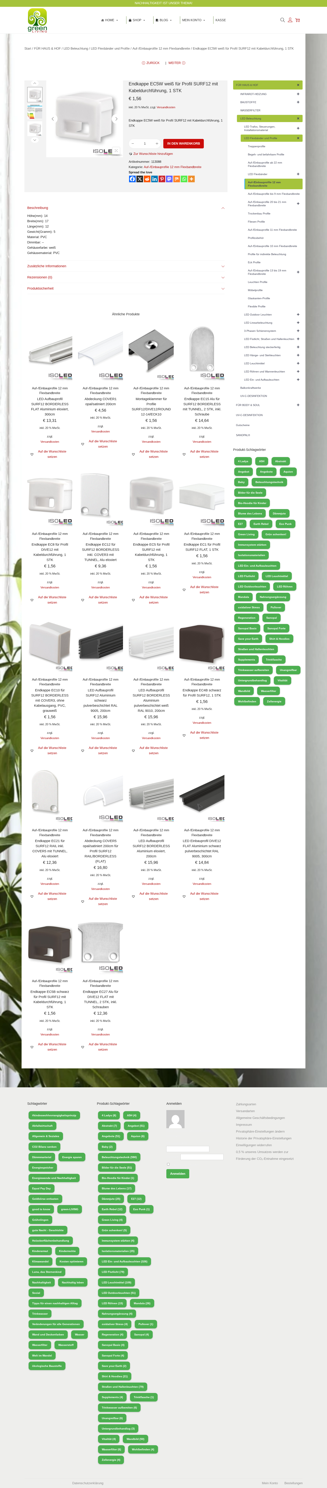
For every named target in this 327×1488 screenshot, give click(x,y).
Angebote (266, 471)
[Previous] (53, 119)
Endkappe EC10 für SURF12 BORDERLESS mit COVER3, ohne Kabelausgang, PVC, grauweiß (50, 700)
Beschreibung (37, 208)
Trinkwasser (40, 1313)
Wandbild (244, 691)
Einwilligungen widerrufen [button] (254, 1145)
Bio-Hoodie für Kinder (252, 503)
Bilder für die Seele (250, 492)
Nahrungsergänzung (273, 596)
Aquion (288, 471)
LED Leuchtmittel (277, 576)
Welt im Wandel (42, 1355)
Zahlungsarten (246, 1104)
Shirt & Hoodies (279, 638)
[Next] (116, 119)
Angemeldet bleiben (184, 1164)
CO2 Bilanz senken (44, 1146)
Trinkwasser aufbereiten (253, 670)
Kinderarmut (40, 1251)
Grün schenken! (275, 534)
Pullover (276, 607)
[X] (139, 179)
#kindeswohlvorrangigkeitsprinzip (54, 1115)
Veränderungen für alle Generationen (56, 1324)
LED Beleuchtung (76, 48)
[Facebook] (132, 179)
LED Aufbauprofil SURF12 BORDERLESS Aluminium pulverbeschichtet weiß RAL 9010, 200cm (151, 700)
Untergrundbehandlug (252, 680)
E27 (240, 523)
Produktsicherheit (40, 288)
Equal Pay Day (41, 1188)
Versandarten (245, 1111)
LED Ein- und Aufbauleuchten (257, 565)
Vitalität (282, 680)
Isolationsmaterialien (251, 555)
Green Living (246, 534)
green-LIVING (69, 1209)
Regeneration (246, 617)
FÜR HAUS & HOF (47, 48)
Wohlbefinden (247, 701)
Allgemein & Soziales (45, 1136)
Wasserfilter (268, 691)
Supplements (246, 659)
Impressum (244, 1125)
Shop (137, 20)
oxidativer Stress (249, 607)
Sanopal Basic (247, 628)
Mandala (243, 596)
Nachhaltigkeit (41, 1282)
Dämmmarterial (41, 1157)
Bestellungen (293, 1483)
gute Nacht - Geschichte (48, 1230)
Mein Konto (191, 20)
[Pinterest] (162, 179)
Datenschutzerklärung (87, 1483)
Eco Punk (285, 523)
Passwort (173, 1157)
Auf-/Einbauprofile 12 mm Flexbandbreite (161, 48)
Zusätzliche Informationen (46, 266)
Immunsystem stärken (252, 544)
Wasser (79, 1334)
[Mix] (176, 179)
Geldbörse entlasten (45, 1198)
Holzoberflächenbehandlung (50, 1240)
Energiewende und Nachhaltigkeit (54, 1177)
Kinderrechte (67, 1251)
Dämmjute (279, 513)
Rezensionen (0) (39, 277)
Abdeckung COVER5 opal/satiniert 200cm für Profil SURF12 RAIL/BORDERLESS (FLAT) (100, 851)
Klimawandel (40, 1261)
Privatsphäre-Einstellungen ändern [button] (260, 1131)
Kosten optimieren (71, 1261)
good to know (41, 1209)
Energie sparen (72, 1157)
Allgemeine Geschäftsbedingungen (260, 1118)
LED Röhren (285, 586)
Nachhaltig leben (73, 1282)
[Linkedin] (154, 179)
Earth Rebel (261, 523)
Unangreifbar (288, 670)
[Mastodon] (169, 179)
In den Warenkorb (183, 143)
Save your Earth (248, 638)
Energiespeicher (42, 1167)
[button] (151, 154)
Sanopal (271, 617)
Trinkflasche (274, 659)
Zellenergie (274, 701)
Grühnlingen (40, 1219)
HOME (109, 20)
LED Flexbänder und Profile (110, 48)
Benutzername (176, 1143)
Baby (241, 482)
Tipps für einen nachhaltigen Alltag (55, 1303)
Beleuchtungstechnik (269, 482)
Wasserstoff (66, 1344)
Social (36, 1292)
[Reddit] (147, 179)
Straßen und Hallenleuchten (256, 649)
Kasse (221, 20)
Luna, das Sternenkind (47, 1271)
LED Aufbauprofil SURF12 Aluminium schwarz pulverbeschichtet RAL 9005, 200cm (100, 700)
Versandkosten (166, 107)
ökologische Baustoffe (47, 1365)
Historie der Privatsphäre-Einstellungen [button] (263, 1138)
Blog (164, 20)
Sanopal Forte (276, 628)
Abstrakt (280, 461)
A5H (261, 461)
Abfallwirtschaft (42, 1125)
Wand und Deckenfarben (48, 1334)
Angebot (243, 471)
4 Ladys (243, 461)
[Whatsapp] (184, 179)
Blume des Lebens (250, 513)
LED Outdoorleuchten (252, 586)
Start (27, 48)
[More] (191, 179)
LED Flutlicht (246, 576)
